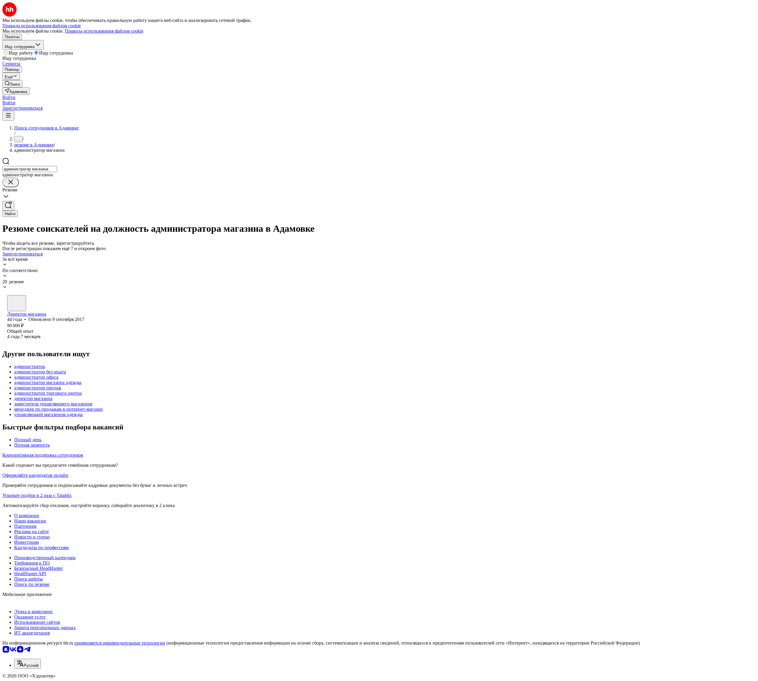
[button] (8, 97)
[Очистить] (10, 182)
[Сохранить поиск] (8, 206)
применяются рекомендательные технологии (119, 642)
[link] (12, 83)
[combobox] (29, 169)
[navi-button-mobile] (8, 116)
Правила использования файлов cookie (104, 30)
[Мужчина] (16, 303)
